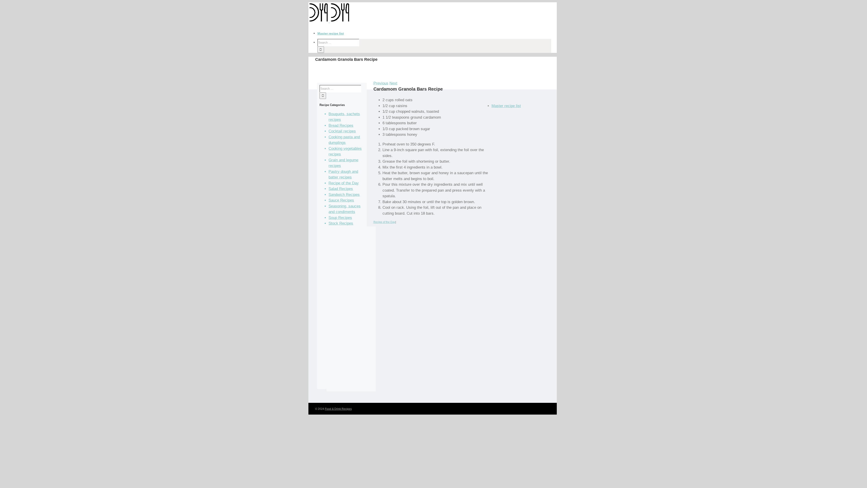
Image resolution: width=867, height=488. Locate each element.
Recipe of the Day (384, 222)
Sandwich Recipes (344, 194)
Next (393, 83)
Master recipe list (506, 106)
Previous (380, 83)
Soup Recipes (340, 218)
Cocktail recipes (342, 131)
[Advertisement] (351, 312)
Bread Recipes (341, 125)
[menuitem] (437, 33)
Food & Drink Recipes (338, 409)
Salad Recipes (341, 189)
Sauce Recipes (341, 200)
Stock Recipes (341, 223)
